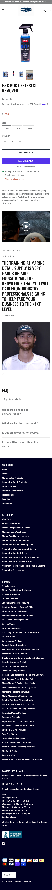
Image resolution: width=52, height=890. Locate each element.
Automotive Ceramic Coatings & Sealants (20, 557)
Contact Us (7, 503)
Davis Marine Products (12, 641)
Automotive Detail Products (14, 482)
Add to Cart (26, 152)
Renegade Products (11, 717)
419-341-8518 (15, 784)
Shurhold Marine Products (14, 730)
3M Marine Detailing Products (15, 603)
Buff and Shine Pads (11, 628)
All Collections (8, 586)
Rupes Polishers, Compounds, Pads (18, 721)
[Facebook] (3, 843)
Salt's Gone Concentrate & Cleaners (18, 725)
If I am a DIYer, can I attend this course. (20, 444)
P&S (7, 114)
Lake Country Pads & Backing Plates (18, 679)
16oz (6, 128)
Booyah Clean (8, 624)
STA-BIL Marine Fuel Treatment (16, 742)
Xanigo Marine (8, 755)
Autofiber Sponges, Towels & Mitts (17, 607)
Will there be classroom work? (20, 423)
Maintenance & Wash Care (14, 532)
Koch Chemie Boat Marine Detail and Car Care (23, 675)
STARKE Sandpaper (11, 594)
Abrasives (6, 519)
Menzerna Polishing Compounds (16, 692)
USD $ (7, 875)
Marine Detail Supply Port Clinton (19, 881)
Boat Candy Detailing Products (15, 620)
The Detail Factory (10, 751)
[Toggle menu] (3, 10)
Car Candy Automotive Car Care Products (20, 632)
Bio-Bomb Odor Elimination (14, 611)
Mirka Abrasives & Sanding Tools (17, 696)
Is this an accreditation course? (20, 432)
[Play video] (26, 227)
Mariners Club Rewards (12, 490)
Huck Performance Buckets (14, 662)
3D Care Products (10, 599)
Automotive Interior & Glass (14, 553)
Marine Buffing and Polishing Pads (17, 544)
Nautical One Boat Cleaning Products (18, 700)
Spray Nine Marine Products (15, 738)
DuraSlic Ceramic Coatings (14, 645)
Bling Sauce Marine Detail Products (18, 615)
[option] (26, 43)
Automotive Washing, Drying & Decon (19, 549)
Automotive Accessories (13, 570)
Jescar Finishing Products (13, 670)
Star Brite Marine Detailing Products (18, 747)
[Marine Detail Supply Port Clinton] (26, 10)
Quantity (6, 136)
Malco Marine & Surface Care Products (19, 683)
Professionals (8, 495)
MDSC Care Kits (9, 486)
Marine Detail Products (12, 478)
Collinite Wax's (8, 637)
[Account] (43, 10)
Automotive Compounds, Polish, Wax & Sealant (23, 566)
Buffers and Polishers (12, 523)
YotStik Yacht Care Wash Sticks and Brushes (22, 759)
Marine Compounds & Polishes (16, 528)
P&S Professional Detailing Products (18, 709)
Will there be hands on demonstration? (15, 411)
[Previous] (3, 375)
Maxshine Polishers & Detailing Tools (19, 687)
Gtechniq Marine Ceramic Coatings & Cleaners (23, 658)
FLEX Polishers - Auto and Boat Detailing (20, 649)
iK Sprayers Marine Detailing (15, 666)
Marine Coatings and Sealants (15, 540)
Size (4, 123)
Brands (5, 474)
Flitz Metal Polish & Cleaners (15, 653)
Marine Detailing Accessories (15, 536)
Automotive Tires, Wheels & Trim (17, 561)
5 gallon (28, 128)
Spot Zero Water (9, 734)
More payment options (26, 167)
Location (6, 499)
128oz (17, 128)
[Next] (10, 375)
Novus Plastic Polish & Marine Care (18, 704)
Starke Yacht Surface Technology (17, 590)
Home (4, 469)
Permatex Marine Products (14, 713)
